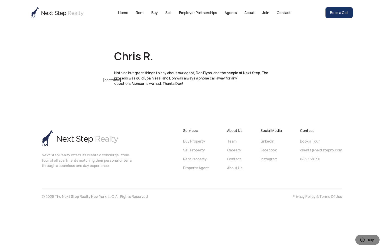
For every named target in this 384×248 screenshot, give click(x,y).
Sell (168, 12)
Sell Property (194, 150)
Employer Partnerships (198, 12)
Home (123, 12)
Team (232, 141)
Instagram (269, 159)
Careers (234, 150)
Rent (140, 12)
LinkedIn (267, 141)
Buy (154, 12)
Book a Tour (310, 141)
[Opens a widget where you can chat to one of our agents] (367, 240)
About (249, 12)
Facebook (268, 150)
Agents (231, 12)
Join (265, 12)
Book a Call (339, 12)
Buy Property (194, 141)
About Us (234, 167)
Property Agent (196, 167)
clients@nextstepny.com (321, 150)
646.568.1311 (310, 159)
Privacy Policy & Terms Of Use (317, 196)
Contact (284, 12)
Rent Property (195, 159)
